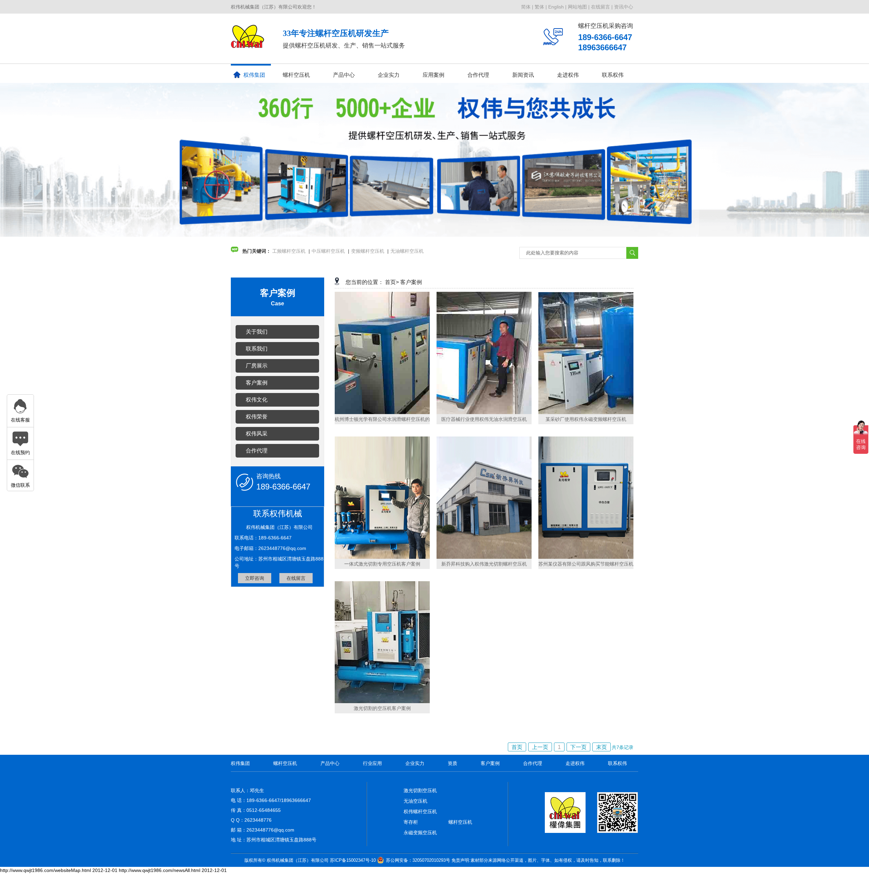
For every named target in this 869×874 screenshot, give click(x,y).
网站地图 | (579, 7)
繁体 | (541, 7)
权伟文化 (256, 400)
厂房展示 (256, 366)
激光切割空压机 (420, 790)
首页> (392, 282)
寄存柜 (411, 822)
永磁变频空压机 (420, 832)
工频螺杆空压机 (289, 251)
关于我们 (256, 332)
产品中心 (344, 75)
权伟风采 (256, 433)
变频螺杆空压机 (367, 251)
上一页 (540, 747)
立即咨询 (254, 578)
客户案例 (256, 383)
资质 (452, 763)
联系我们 (256, 349)
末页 (601, 747)
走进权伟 (575, 763)
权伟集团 (254, 75)
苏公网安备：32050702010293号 (418, 860)
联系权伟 (613, 75)
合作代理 (478, 75)
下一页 (578, 747)
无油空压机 (415, 801)
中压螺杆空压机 (328, 251)
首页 (517, 747)
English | (557, 7)
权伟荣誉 (256, 417)
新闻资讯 (523, 75)
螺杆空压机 (296, 75)
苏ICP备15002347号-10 (353, 860)
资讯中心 (623, 7)
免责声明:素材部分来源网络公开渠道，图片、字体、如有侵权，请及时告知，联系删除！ (538, 860)
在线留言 (296, 578)
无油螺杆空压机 (407, 251)
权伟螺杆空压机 (420, 811)
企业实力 (414, 763)
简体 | (527, 7)
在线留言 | (602, 7)
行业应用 (372, 763)
